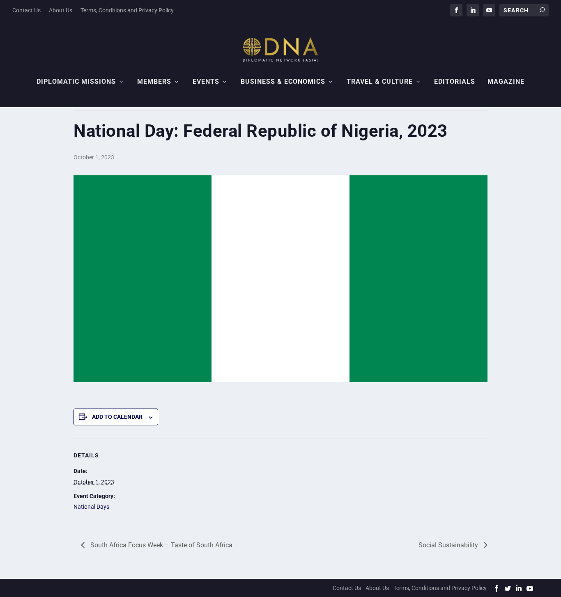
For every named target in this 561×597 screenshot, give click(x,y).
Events (206, 81)
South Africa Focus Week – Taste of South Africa (160, 545)
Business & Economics (283, 81)
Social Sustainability (449, 545)
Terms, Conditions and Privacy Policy (127, 10)
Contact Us (26, 10)
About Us (60, 10)
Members (154, 81)
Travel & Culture (380, 81)
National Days (91, 506)
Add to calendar (117, 416)
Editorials (454, 81)
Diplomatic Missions (76, 81)
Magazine (505, 81)
